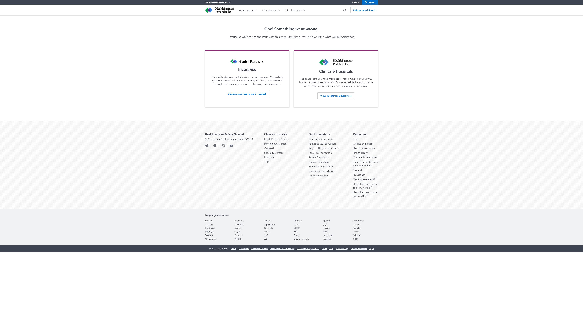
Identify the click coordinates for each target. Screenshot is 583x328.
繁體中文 (209, 232)
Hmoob (209, 224)
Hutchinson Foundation (321, 171)
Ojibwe (356, 235)
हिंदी (295, 232)
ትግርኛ (355, 239)
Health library (360, 153)
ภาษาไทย (327, 235)
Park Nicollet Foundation (322, 143)
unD (266, 235)
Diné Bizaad (358, 221)
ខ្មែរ (265, 239)
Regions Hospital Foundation (324, 148)
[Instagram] (223, 146)
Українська (269, 224)
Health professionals (364, 148)
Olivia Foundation (318, 175)
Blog (355, 139)
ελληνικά (327, 239)
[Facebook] (215, 146)
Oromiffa (268, 228)
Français (238, 235)
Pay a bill (358, 170)
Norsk (356, 232)
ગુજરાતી (326, 221)
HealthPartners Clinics (276, 139)
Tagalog (268, 221)
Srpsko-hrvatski (301, 239)
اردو (325, 224)
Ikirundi (356, 224)
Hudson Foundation (319, 162)
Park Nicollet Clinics (275, 143)
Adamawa (239, 221)
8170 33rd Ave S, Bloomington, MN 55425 (228, 139)
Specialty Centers (273, 153)
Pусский (209, 235)
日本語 (297, 228)
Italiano (326, 228)
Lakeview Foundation (320, 153)
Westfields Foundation (321, 166)
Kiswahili (357, 228)
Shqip (296, 235)
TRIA (266, 162)
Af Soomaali (210, 239)
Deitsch (238, 228)
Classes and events (363, 143)
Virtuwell (269, 148)
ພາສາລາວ (239, 224)
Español (208, 221)
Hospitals (269, 157)
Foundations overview (321, 139)
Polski (296, 224)
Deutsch (298, 221)
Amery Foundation (319, 157)
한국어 (238, 239)
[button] (370, 2)
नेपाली (325, 232)
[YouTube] (231, 146)
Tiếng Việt (210, 228)
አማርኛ (267, 232)
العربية (237, 232)
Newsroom (359, 174)
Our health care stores (365, 157)
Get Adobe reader (362, 179)
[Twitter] (207, 146)
